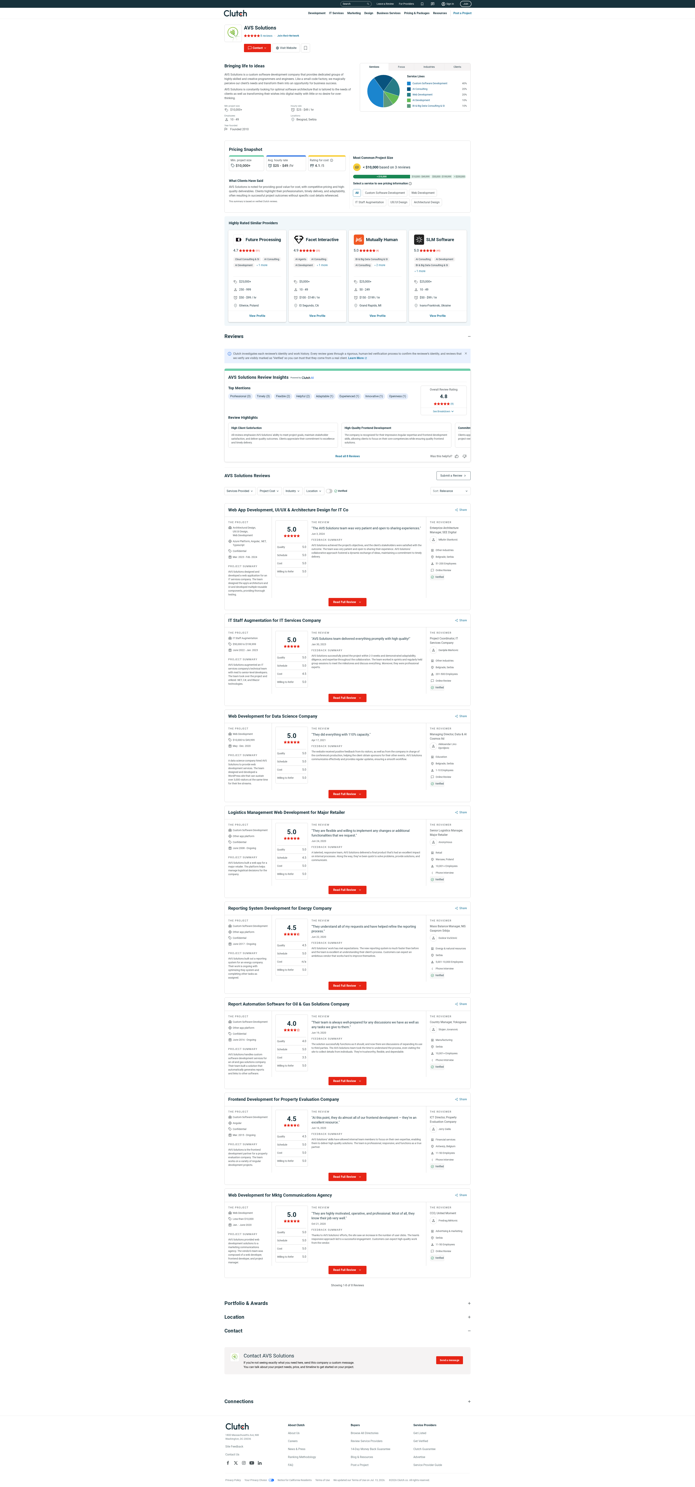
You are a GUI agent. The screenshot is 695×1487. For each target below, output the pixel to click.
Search (347, 3)
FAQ (290, 1465)
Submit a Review (451, 475)
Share (463, 510)
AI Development (421, 100)
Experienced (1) (349, 396)
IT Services (336, 13)
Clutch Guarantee (424, 1449)
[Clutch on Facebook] (227, 1462)
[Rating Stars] (247, 250)
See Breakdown (441, 411)
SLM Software (440, 239)
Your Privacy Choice (256, 1480)
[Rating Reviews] (252, 36)
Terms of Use (322, 1480)
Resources (440, 13)
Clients (457, 66)
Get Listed (419, 1433)
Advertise (419, 1457)
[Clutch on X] (235, 1462)
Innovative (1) (374, 396)
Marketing (354, 13)
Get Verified (420, 1441)
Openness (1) (397, 396)
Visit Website (288, 48)
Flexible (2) (283, 396)
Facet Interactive (322, 239)
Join (465, 3)
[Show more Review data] (347, 602)
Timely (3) (263, 396)
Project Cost (267, 491)
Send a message (449, 1360)
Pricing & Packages (416, 13)
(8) (452, 403)
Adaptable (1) (324, 396)
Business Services (389, 13)
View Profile (257, 316)
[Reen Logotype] (238, 239)
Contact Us (232, 1454)
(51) (258, 250)
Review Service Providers (366, 1441)
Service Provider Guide (427, 1465)
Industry (291, 491)
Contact (258, 48)
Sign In (450, 3)
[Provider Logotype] (233, 33)
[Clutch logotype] (235, 13)
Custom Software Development (429, 83)
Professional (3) (240, 396)
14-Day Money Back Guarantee (370, 1449)
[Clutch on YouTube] (251, 1462)
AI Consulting (419, 88)
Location (312, 491)
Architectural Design (427, 202)
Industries (429, 66)
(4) (377, 250)
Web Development (422, 94)
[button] (240, 491)
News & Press (296, 1449)
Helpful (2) (303, 396)
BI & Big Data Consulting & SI (428, 105)
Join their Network (288, 35)
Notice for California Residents (295, 1480)
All (357, 193)
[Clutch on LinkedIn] (259, 1462)
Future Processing (263, 239)
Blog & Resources (362, 1457)
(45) (438, 250)
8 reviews (266, 35)
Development (316, 13)
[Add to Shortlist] (305, 48)
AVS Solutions (260, 28)
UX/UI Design (398, 202)
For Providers (406, 3)
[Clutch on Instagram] (243, 1462)
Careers (293, 1441)
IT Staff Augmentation (369, 202)
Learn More (356, 358)
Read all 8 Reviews (347, 456)
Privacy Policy (233, 1480)
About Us (294, 1433)
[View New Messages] (432, 4)
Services (374, 66)
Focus (401, 66)
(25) (318, 250)
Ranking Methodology (302, 1457)
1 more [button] (262, 265)
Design (368, 13)
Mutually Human (382, 239)
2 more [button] (380, 265)
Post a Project (462, 13)
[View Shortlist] (422, 3)
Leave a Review (385, 3)
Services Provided (238, 491)
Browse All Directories (364, 1433)
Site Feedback (234, 1446)
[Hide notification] (466, 353)
